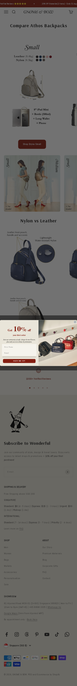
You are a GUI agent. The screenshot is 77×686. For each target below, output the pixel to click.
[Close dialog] (75, 322)
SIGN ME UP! (19, 361)
